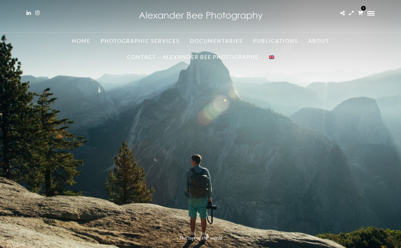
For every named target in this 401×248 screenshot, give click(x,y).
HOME (81, 41)
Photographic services (140, 41)
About (318, 41)
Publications (275, 41)
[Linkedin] (28, 13)
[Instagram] (37, 13)
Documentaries (216, 41)
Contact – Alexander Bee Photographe (193, 57)
